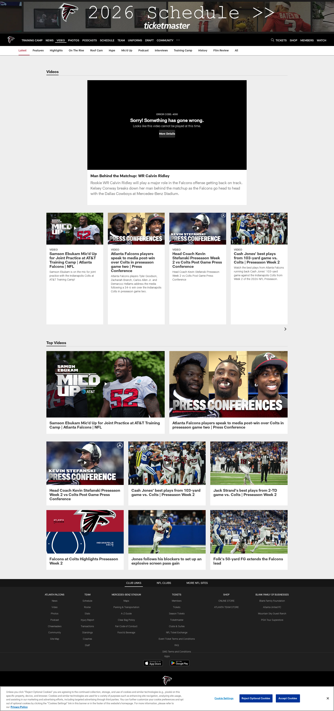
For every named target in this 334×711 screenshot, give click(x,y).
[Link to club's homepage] (10, 39)
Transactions (87, 626)
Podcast (54, 619)
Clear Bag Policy (126, 619)
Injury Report (87, 619)
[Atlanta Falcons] (167, 681)
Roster (87, 607)
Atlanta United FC (272, 607)
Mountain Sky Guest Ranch (272, 613)
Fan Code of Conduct (126, 626)
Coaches (87, 638)
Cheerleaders (54, 626)
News (54, 600)
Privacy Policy (19, 706)
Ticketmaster (176, 619)
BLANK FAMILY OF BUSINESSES (272, 594)
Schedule (87, 600)
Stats (87, 613)
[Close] (328, 698)
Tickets (176, 607)
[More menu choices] (178, 40)
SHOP (226, 594)
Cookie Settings (224, 698)
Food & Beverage (126, 632)
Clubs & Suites (177, 626)
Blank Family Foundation (272, 600)
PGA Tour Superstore (272, 619)
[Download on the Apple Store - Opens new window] (153, 663)
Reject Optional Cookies (256, 698)
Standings (87, 632)
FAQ (177, 645)
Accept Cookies (288, 698)
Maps (126, 600)
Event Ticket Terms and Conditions (177, 638)
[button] (167, 134)
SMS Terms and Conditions (176, 651)
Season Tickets (177, 613)
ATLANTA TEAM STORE (226, 607)
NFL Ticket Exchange (176, 632)
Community (54, 632)
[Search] (272, 40)
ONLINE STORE (226, 600)
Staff (87, 645)
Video (55, 607)
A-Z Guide (126, 613)
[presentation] (286, 329)
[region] (167, 698)
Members (176, 600)
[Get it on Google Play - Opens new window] (180, 665)
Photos (54, 613)
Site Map (54, 638)
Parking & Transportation (126, 607)
